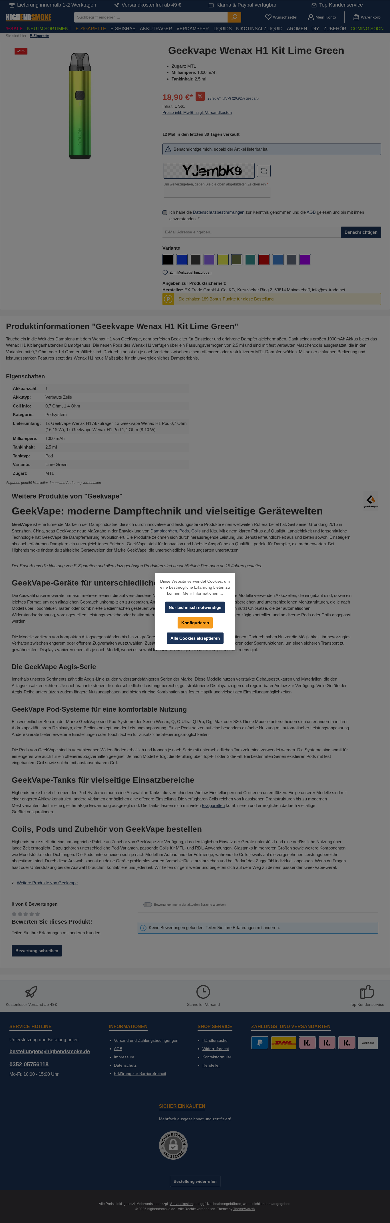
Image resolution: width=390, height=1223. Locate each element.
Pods (184, 530)
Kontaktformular (216, 1057)
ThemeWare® (244, 1209)
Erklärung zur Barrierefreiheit (140, 1073)
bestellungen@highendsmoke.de (49, 1051)
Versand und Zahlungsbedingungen (146, 1040)
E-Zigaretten (213, 805)
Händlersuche (215, 1040)
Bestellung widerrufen (195, 1181)
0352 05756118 (29, 1064)
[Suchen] (234, 17)
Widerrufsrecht (215, 1048)
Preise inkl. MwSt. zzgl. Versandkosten (197, 112)
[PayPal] (259, 1042)
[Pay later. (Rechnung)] (346, 1042)
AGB (311, 212)
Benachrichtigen (361, 232)
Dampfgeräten (163, 530)
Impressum (124, 1057)
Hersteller (211, 1065)
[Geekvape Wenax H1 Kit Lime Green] (80, 106)
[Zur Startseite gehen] (28, 17)
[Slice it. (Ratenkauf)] (307, 1042)
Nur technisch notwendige (195, 607)
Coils (196, 530)
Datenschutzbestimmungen (218, 212)
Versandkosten (181, 1204)
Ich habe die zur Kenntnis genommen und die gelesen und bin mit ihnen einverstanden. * (266, 215)
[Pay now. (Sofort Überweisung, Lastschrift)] (327, 1042)
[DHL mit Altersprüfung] (283, 1042)
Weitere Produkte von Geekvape (47, 882)
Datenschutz (125, 1065)
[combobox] (151, 17)
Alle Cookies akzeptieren (195, 638)
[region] (80, 106)
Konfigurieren (195, 622)
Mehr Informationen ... (203, 593)
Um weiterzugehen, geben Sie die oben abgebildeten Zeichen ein (216, 184)
